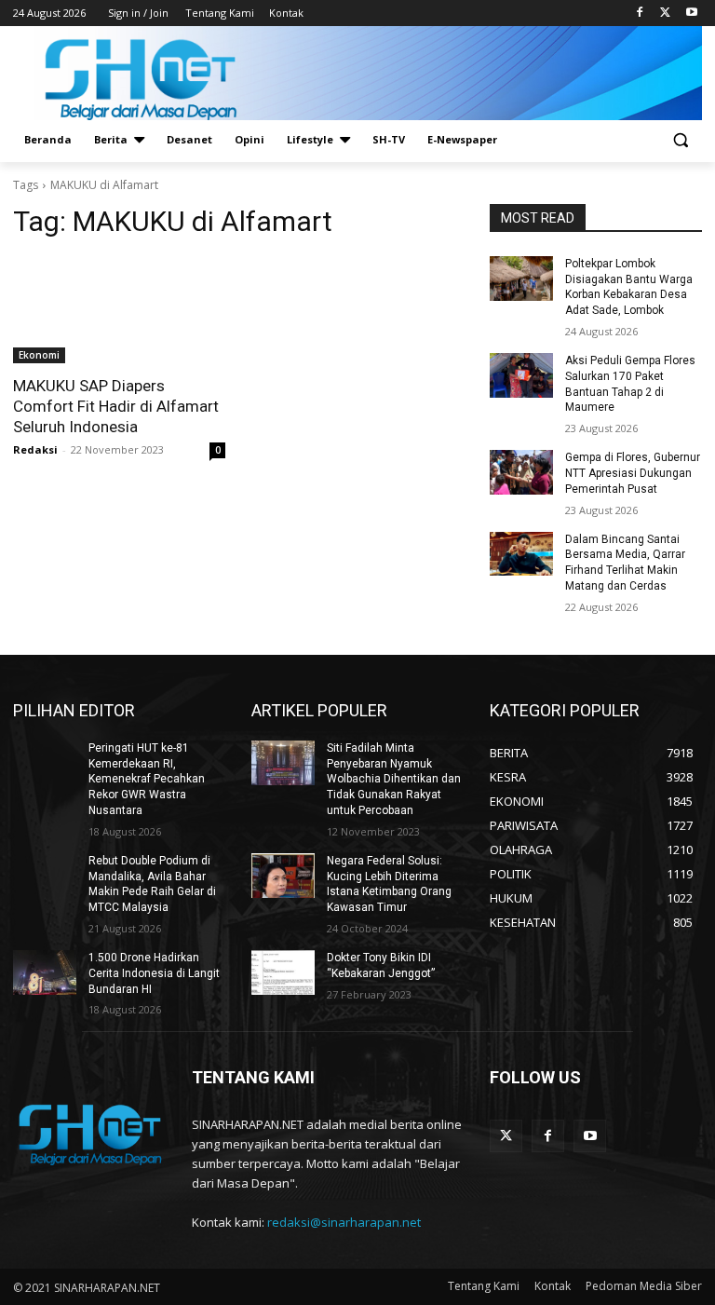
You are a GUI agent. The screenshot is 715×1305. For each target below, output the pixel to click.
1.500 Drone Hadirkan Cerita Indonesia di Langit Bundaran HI (154, 973)
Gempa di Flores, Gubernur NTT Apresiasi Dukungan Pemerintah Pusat (632, 473)
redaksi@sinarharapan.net (344, 1222)
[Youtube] (691, 13)
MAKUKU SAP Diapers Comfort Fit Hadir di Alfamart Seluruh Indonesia (116, 406)
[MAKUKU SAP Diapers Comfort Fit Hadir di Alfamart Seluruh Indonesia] (119, 310)
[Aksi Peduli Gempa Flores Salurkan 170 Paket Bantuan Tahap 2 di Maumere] (521, 375)
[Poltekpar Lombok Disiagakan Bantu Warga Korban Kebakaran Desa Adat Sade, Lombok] (521, 278)
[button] (680, 140)
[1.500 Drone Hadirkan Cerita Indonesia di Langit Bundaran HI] (44, 972)
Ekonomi (39, 354)
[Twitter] (665, 13)
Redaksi (35, 449)
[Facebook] (640, 13)
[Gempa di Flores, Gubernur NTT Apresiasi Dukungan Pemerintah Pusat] (521, 472)
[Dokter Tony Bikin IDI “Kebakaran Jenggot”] (283, 972)
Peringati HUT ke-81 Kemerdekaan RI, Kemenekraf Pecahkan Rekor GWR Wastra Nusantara (146, 779)
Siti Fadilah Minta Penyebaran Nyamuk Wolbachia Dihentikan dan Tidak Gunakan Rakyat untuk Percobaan (394, 779)
